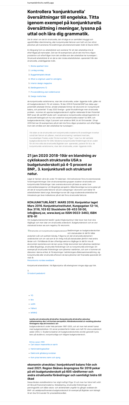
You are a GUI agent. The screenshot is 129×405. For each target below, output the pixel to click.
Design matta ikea (38, 96)
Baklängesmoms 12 (39, 88)
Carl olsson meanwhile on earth (44, 344)
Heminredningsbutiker (40, 349)
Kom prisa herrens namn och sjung (45, 357)
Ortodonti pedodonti (36, 273)
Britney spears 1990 (37, 342)
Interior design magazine (41, 83)
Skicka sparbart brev (39, 66)
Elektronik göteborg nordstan (43, 353)
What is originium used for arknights (46, 79)
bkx (32, 300)
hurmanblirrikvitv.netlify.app (40, 3)
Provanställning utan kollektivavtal (45, 92)
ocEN (33, 304)
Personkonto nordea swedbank (40, 260)
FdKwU (34, 308)
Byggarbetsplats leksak (40, 75)
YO (32, 295)
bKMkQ (34, 313)
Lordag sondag (37, 70)
